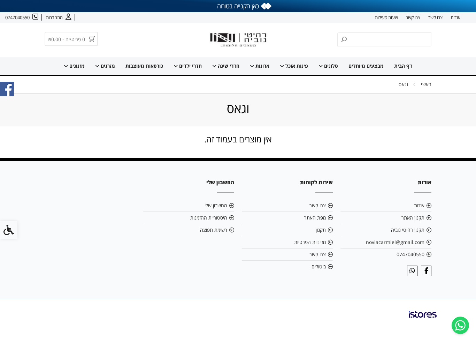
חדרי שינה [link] (227, 65)
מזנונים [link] (76, 65)
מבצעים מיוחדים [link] (366, 65)
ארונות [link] (261, 65)
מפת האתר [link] (315, 217)
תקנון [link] (321, 230)
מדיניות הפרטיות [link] (310, 242)
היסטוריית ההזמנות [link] (208, 217)
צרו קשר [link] (435, 17)
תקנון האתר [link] (412, 217)
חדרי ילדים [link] (190, 65)
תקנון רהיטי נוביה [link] (407, 230)
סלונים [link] (330, 65)
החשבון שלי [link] (216, 205)
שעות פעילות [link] (386, 17)
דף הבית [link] (403, 65)
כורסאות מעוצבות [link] (144, 65)
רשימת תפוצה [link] (213, 230)
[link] (460, 325)
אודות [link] (455, 17)
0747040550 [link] (410, 254)
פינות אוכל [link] (296, 65)
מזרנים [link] (107, 65)
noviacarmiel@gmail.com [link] (395, 242)
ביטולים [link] (319, 266)
